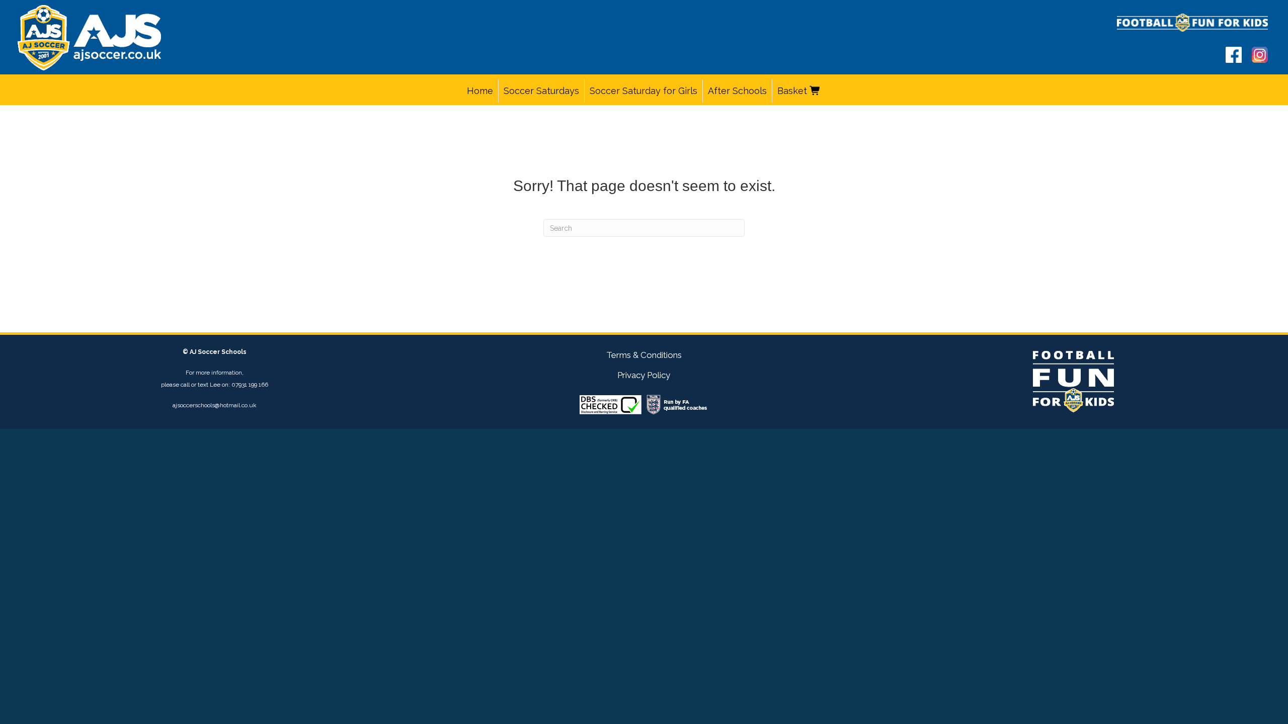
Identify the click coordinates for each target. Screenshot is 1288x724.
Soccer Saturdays (541, 90)
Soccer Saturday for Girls (643, 90)
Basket (793, 90)
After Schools (737, 90)
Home (480, 90)
